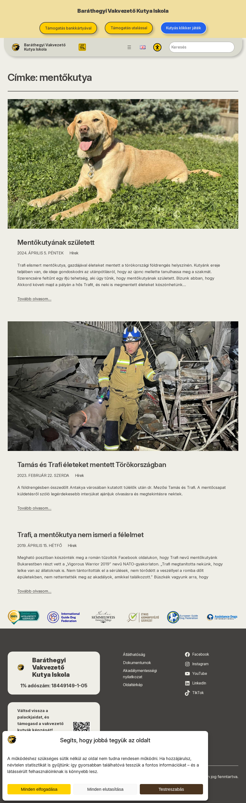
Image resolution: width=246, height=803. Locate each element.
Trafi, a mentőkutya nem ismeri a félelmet (80, 535)
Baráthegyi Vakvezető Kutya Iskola (45, 47)
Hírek (74, 253)
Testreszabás (171, 789)
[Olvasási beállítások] (157, 47)
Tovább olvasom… (34, 298)
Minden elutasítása (105, 789)
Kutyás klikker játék (183, 27)
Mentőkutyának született (55, 242)
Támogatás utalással (129, 27)
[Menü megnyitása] (129, 47)
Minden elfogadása (39, 789)
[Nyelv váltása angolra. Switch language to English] (143, 47)
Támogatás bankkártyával (68, 28)
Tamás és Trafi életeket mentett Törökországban (91, 464)
